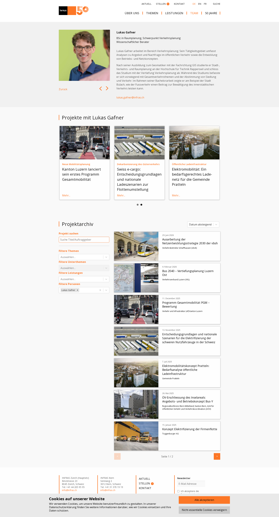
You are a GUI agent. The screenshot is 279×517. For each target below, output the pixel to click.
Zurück (63, 89)
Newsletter (183, 478)
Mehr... (66, 195)
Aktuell (146, 3)
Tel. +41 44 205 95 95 (73, 487)
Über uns (132, 13)
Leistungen (174, 13)
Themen (152, 13)
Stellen (162, 3)
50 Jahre (211, 13)
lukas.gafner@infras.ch (130, 97)
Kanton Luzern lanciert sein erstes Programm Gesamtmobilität (81, 174)
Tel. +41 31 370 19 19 (111, 487)
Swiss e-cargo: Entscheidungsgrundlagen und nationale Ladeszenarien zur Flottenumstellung (139, 179)
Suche (216, 4)
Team (194, 13)
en (199, 3)
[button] (77, 290)
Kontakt (179, 3)
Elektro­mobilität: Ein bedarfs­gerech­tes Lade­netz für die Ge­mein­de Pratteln (192, 177)
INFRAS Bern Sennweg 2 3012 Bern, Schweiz (110, 481)
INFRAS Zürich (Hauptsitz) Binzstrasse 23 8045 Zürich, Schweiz (75, 481)
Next (225, 162)
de (194, 3)
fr (205, 3)
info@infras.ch (69, 490)
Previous (54, 162)
